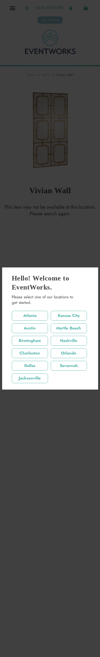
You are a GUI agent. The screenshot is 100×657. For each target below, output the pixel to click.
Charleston (29, 353)
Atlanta (30, 316)
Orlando (68, 353)
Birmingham (30, 341)
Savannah (69, 366)
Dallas (29, 366)
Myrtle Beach (68, 328)
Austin (30, 328)
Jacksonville (30, 378)
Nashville (68, 341)
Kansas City (69, 316)
